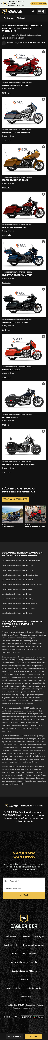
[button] (24, 72)
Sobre (15, 954)
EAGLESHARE (11, 945)
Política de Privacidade (34, 988)
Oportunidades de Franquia (24, 963)
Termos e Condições (13, 988)
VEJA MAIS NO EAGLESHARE (15, 499)
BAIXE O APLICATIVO (39, 4)
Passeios (25, 937)
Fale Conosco (29, 954)
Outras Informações (24, 997)
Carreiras (24, 980)
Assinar (24, 895)
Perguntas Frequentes (33, 945)
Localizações (10, 937)
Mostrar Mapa (13, 1036)
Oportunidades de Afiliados (24, 971)
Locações (39, 937)
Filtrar (34, 1036)
